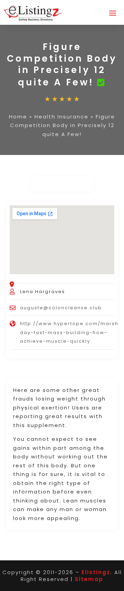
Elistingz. (97, 572)
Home (18, 116)
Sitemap (89, 579)
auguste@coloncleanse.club (61, 307)
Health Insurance (61, 116)
